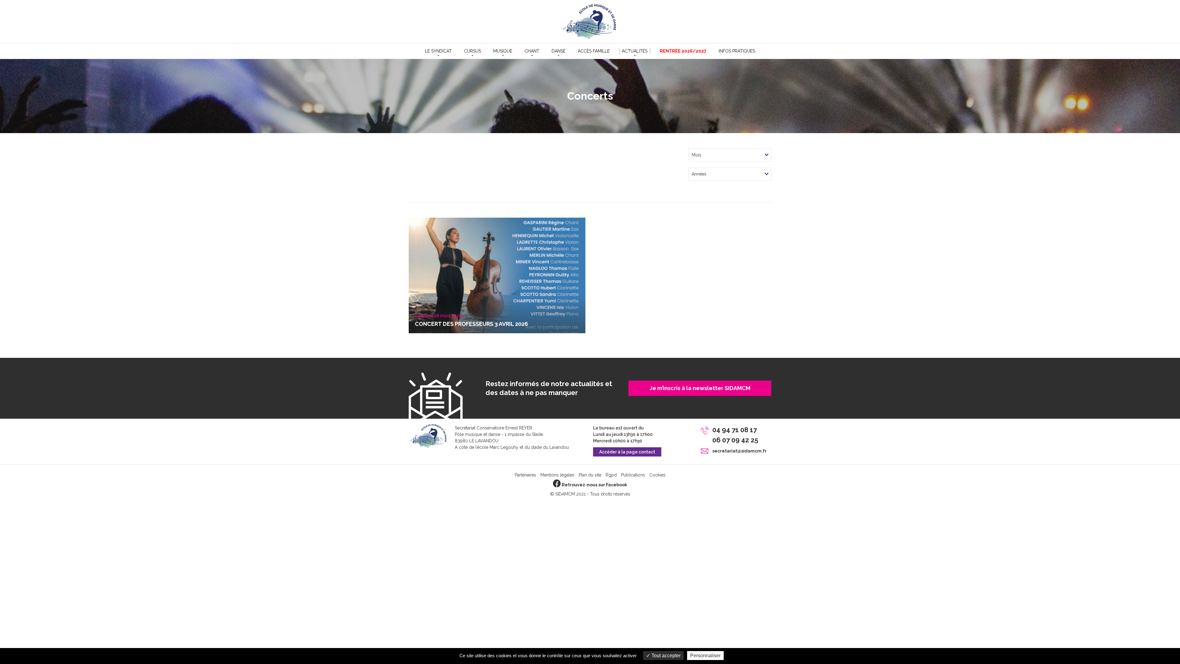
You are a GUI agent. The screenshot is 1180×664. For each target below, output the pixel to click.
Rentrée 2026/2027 (683, 51)
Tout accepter (665, 655)
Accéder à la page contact (627, 451)
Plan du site (590, 474)
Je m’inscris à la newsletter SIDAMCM (700, 388)
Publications (633, 474)
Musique (502, 51)
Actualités (634, 51)
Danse (558, 51)
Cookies (657, 474)
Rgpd (611, 474)
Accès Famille (594, 51)
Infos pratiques (737, 51)
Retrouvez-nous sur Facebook (594, 484)
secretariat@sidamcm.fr (739, 451)
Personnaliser (705, 655)
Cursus (472, 51)
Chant (532, 51)
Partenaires (525, 474)
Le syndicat (438, 51)
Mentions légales (557, 474)
